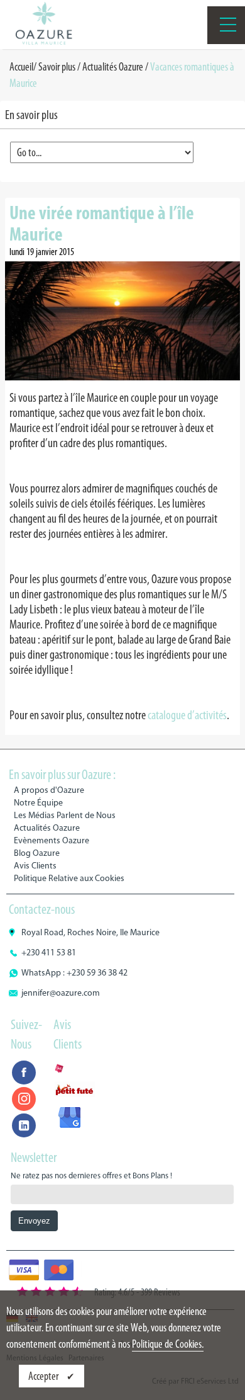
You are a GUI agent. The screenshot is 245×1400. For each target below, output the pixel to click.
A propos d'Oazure (49, 790)
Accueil (21, 67)
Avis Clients (35, 865)
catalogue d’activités (187, 714)
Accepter (44, 1376)
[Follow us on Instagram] (24, 1099)
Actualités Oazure (112, 67)
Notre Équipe (38, 802)
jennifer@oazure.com (60, 992)
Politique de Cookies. (168, 1344)
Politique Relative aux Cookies (69, 878)
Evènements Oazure (51, 840)
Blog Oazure (37, 853)
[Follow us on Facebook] (24, 1072)
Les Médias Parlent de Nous (65, 815)
